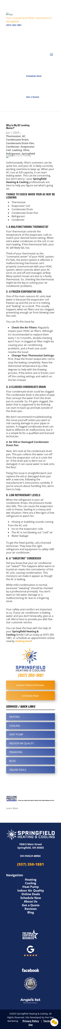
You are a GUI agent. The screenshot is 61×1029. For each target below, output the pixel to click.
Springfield (28, 153)
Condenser (12, 146)
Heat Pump (30, 887)
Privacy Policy (31, 1020)
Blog (30, 912)
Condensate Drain (17, 139)
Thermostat (13, 136)
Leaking (17, 150)
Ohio (26, 150)
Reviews (31, 909)
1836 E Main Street (30, 844)
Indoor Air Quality (30, 890)
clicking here (23, 641)
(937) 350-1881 (14, 25)
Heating (30, 880)
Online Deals (30, 894)
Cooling (30, 883)
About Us (30, 901)
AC (23, 136)
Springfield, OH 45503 (30, 847)
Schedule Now (30, 898)
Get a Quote (30, 905)
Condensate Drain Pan (20, 143)
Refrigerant (13, 153)
